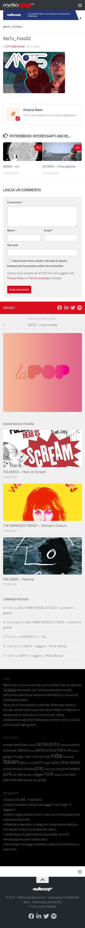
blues (24, 744)
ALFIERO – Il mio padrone (59, 166)
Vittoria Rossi (15, 46)
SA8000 (11, 690)
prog (59, 769)
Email (48, 230)
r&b (14, 774)
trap (43, 780)
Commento (15, 202)
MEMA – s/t (11, 166)
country (75, 745)
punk (7, 774)
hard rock (31, 757)
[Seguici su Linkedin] (66, 307)
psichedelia (71, 768)
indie (56, 755)
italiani (11, 761)
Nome (12, 230)
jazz (23, 762)
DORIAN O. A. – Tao (33, 637)
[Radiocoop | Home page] (24, 5)
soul (72, 774)
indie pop (68, 757)
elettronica (45, 750)
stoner (28, 780)
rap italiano (28, 774)
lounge (46, 762)
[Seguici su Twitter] (72, 307)
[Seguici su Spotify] (79, 307)
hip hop (44, 756)
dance (23, 750)
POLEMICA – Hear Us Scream (24, 472)
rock (48, 774)
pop (39, 768)
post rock (49, 769)
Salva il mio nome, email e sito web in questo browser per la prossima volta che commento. (37, 263)
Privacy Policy (15, 278)
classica (65, 745)
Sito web (12, 245)
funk (67, 750)
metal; (54, 763)
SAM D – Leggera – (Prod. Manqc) (45, 646)
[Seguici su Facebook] (59, 307)
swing (36, 780)
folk (60, 750)
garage (7, 757)
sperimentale (13, 780)
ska (66, 774)
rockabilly (59, 774)
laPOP (38, 763)
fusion (75, 750)
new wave (70, 762)
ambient (8, 745)
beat (16, 745)
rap (19, 774)
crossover (10, 750)
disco (32, 750)
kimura (30, 763)
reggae (38, 774)
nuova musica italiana (18, 769)
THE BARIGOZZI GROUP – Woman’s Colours (35, 525)
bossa (31, 745)
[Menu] (80, 5)
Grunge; (18, 757)
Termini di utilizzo (39, 278)
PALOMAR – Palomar (18, 579)
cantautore (47, 744)
